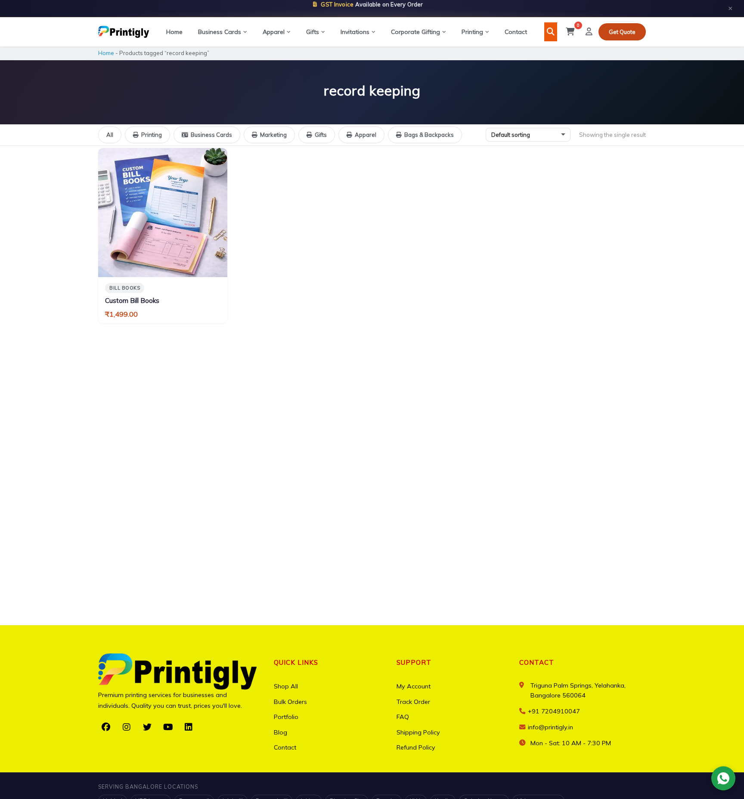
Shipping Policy (418, 732)
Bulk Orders (290, 702)
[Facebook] (106, 727)
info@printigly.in (550, 727)
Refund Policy (416, 747)
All (109, 134)
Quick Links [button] (296, 662)
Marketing (273, 134)
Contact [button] (536, 662)
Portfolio (286, 717)
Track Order (413, 702)
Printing (472, 32)
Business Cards (219, 32)
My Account (414, 686)
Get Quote (622, 31)
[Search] (550, 31)
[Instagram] (126, 727)
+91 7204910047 (553, 711)
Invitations (355, 32)
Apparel (274, 32)
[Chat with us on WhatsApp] (723, 778)
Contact (516, 32)
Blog (280, 732)
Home (174, 32)
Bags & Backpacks (429, 134)
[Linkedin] (188, 727)
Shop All (286, 686)
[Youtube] (168, 727)
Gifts (312, 32)
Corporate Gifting (415, 32)
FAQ (403, 717)
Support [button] (414, 662)
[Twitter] (147, 727)
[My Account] (589, 31)
